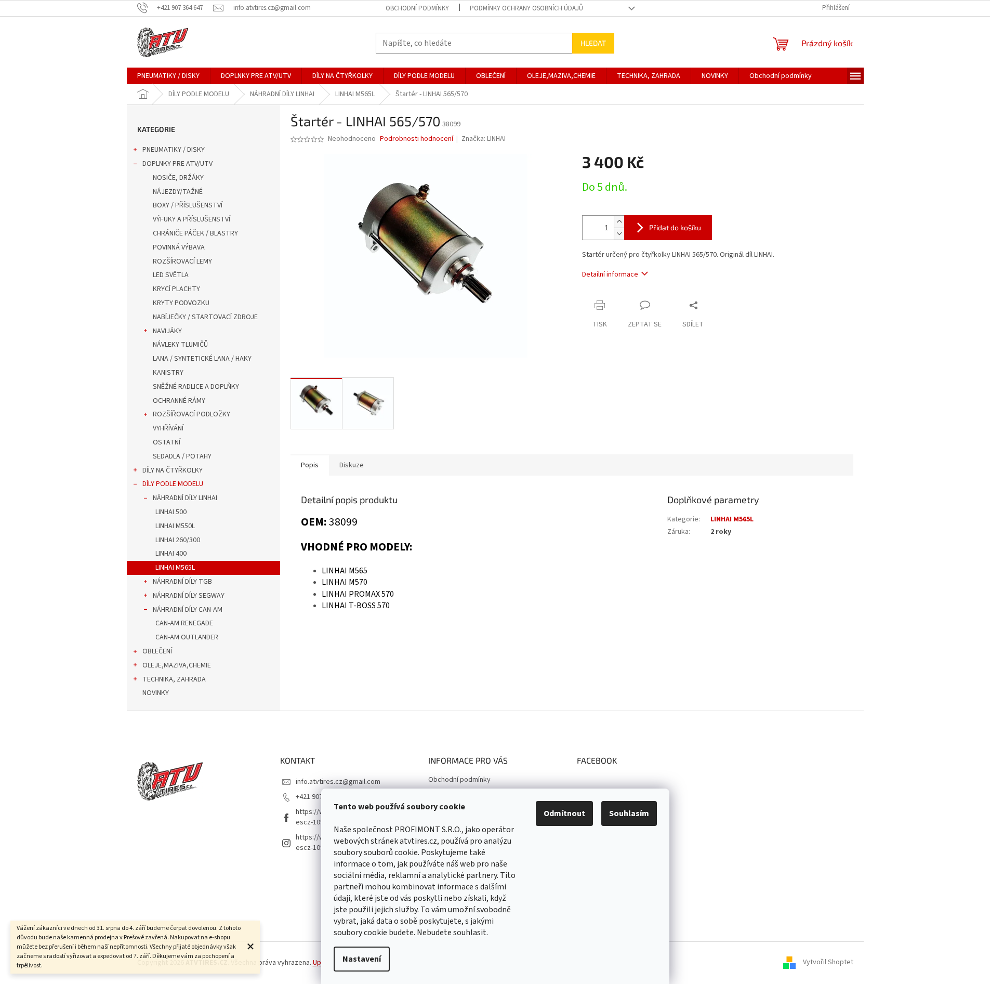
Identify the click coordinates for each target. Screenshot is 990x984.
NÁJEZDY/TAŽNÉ (178, 192)
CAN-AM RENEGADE (184, 623)
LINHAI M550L (175, 526)
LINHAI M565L (175, 567)
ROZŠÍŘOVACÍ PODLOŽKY (191, 414)
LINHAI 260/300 (177, 540)
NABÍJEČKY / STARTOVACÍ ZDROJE (205, 317)
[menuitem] (168, 76)
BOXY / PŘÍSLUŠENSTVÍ (187, 205)
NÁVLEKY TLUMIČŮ (180, 344)
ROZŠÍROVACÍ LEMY (182, 261)
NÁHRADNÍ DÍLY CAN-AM (187, 610)
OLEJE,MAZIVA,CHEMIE (176, 665)
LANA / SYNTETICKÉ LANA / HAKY (202, 358)
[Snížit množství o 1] (619, 234)
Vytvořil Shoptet (828, 962)
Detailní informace (610, 274)
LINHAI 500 (171, 512)
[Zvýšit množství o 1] (619, 222)
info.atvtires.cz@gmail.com (338, 782)
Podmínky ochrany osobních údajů (526, 8)
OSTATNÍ (166, 442)
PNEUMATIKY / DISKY (173, 150)
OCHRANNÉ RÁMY (179, 401)
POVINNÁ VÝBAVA (179, 247)
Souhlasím (629, 813)
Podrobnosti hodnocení (416, 139)
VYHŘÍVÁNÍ (168, 428)
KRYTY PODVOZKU (181, 303)
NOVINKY (155, 693)
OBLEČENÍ (157, 651)
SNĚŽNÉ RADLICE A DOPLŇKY (196, 387)
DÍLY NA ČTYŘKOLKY (172, 470)
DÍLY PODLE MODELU (172, 484)
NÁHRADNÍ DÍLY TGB (182, 581)
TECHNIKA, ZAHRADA (174, 679)
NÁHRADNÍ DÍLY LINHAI (185, 498)
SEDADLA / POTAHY (182, 456)
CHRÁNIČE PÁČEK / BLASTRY (195, 233)
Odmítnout (564, 813)
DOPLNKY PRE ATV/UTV (177, 164)
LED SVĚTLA (171, 275)
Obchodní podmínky (417, 8)
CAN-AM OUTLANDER (186, 637)
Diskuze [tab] (351, 465)
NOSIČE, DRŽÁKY (178, 178)
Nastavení (361, 959)
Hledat (593, 42)
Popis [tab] (310, 465)
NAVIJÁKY (167, 331)
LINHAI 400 (171, 553)
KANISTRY (168, 373)
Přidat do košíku (675, 227)
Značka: (483, 139)
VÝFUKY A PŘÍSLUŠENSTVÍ (191, 219)
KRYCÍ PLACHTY (176, 289)
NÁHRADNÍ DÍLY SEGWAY (189, 596)
